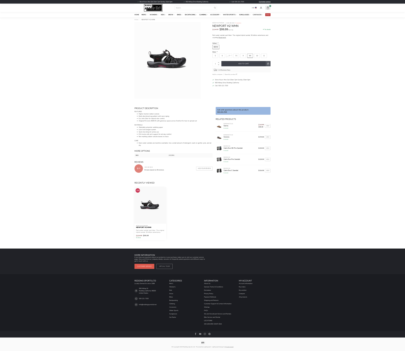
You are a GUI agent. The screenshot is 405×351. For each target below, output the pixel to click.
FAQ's (206, 310)
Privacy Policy (208, 294)
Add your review (204, 168)
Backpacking (190, 15)
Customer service (265, 2)
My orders (242, 287)
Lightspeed (207, 347)
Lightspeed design (217, 347)
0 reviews (238, 23)
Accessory (214, 15)
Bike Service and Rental (212, 317)
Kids (162, 15)
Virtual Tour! (164, 266)
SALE (268, 15)
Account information (245, 283)
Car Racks (257, 15)
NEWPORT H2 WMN (148, 20)
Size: (214, 52)
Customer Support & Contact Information (218, 304)
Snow (170, 15)
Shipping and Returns (211, 300)
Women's (153, 15)
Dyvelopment (229, 347)
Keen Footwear (218, 23)
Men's (144, 15)
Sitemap (207, 307)
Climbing (202, 15)
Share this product (230, 74)
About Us (207, 283)
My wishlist (242, 290)
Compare (242, 294)
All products (243, 297)
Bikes (179, 15)
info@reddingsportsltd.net (148, 305)
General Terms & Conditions (213, 287)
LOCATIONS (208, 321)
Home (136, 15)
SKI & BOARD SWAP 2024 (213, 324)
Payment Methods (210, 297)
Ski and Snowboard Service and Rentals (217, 314)
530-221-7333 (239, 2)
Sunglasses (244, 15)
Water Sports (229, 15)
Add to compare (217, 74)
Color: (215, 43)
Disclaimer (207, 290)
